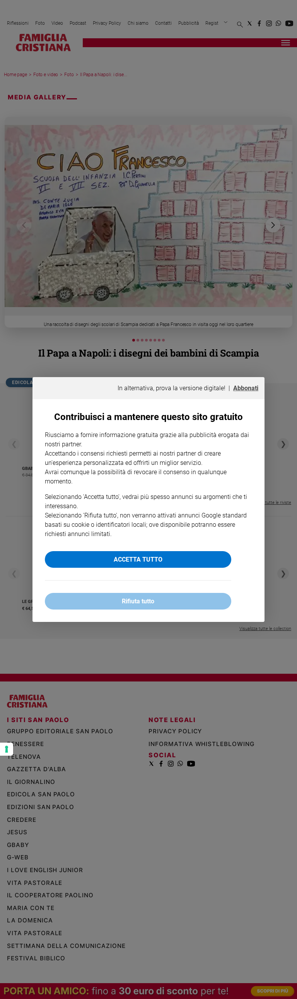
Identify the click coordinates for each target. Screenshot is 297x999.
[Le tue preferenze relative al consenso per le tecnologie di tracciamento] (6, 749)
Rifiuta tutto (138, 601)
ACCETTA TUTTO (138, 559)
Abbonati (245, 388)
